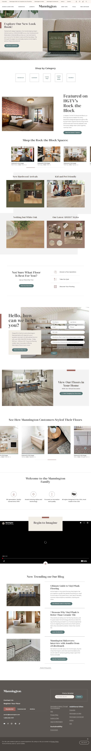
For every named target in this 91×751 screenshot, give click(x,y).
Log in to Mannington (56, 721)
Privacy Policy (54, 715)
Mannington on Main (39, 1)
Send (54, 353)
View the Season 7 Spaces (72, 132)
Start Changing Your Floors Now (72, 393)
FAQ (51, 711)
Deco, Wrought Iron (22, 457)
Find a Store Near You (20, 349)
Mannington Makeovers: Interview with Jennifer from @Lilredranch (64, 643)
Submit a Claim (54, 718)
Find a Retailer (84, 6)
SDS (70, 723)
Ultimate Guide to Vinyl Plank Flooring (65, 587)
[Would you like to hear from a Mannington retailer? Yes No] (68, 337)
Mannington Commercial (52, 1)
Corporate (4, 1)
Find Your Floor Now (26, 285)
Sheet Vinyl (64, 6)
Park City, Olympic (70, 164)
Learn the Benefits (57, 632)
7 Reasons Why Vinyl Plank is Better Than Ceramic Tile (64, 613)
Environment (54, 730)
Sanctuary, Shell (43, 164)
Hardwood (21, 6)
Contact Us (8, 700)
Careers (69, 1)
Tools (74, 6)
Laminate (31, 6)
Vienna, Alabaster (73, 457)
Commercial (21, 709)
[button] (30, 167)
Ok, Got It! (84, 742)
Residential (9, 709)
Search (79, 696)
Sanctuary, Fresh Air (48, 457)
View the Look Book (11, 45)
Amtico (62, 1)
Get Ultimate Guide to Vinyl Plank (61, 603)
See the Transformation (58, 659)
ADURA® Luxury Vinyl (8, 6)
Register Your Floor (12, 704)
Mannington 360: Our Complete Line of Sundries (21, 1)
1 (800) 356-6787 (9, 718)
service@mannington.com (12, 714)
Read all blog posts (45, 668)
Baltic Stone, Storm (18, 164)
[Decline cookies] (88, 738)
